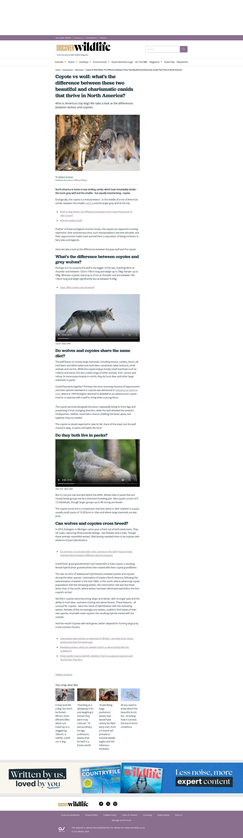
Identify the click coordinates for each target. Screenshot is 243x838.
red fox (89, 203)
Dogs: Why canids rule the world (77, 287)
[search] (183, 49)
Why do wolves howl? (71, 220)
